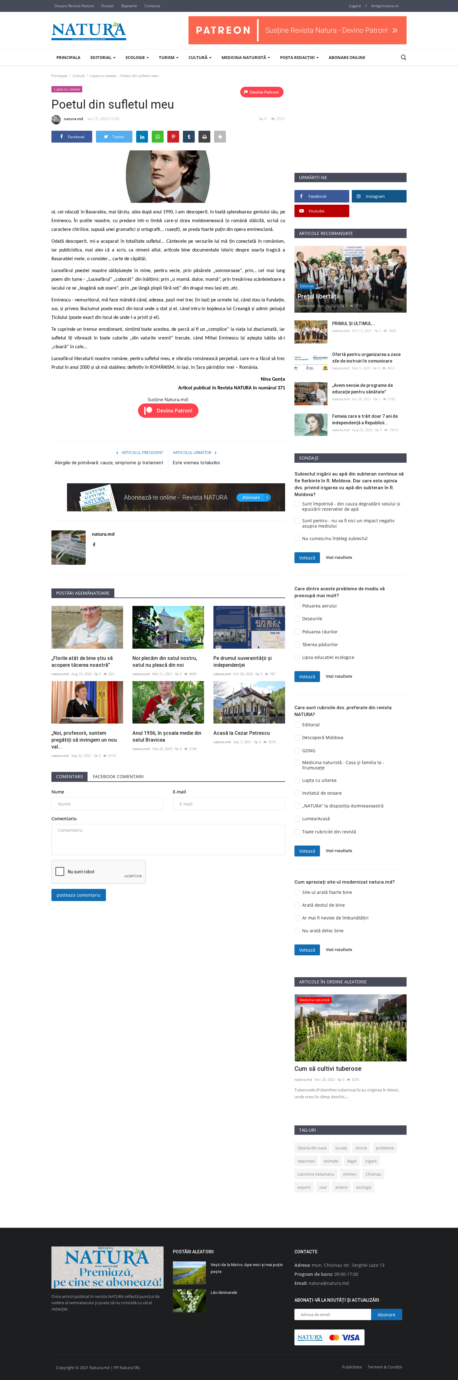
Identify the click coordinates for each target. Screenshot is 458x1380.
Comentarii (69, 776)
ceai (323, 1187)
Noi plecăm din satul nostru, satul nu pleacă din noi (164, 661)
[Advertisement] (350, 129)
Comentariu (64, 819)
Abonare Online (347, 57)
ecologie (363, 1187)
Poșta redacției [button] (298, 57)
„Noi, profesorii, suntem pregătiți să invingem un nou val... (84, 740)
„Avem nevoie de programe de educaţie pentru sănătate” (362, 388)
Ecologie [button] (136, 57)
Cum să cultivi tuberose (327, 1068)
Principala (68, 57)
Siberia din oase (312, 1148)
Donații (107, 5)
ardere (341, 1187)
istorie (361, 1148)
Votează (307, 558)
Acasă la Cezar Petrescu (241, 733)
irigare (371, 1161)
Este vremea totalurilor (196, 463)
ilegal (351, 1161)
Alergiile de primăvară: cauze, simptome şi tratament (109, 463)
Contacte (152, 5)
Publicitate (352, 1367)
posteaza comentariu (79, 895)
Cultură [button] (198, 57)
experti (304, 1187)
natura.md (73, 118)
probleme (385, 1148)
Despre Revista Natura (74, 5)
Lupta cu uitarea (103, 75)
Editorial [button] (101, 57)
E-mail (179, 792)
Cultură (78, 75)
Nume (57, 792)
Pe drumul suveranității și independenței (242, 661)
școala (341, 1148)
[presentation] (383, 1004)
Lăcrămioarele (224, 1292)
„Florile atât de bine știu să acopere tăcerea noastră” (82, 661)
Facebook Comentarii (118, 776)
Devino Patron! (264, 92)
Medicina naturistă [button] (244, 57)
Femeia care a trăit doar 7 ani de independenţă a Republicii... (365, 419)
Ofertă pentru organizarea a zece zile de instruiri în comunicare (366, 357)
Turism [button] (167, 57)
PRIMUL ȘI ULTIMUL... (353, 323)
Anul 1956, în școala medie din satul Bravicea (166, 736)
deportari (306, 1161)
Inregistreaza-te (385, 5)
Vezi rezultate (339, 557)
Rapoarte (129, 5)
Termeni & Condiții (385, 1367)
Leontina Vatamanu (316, 1174)
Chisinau (373, 1174)
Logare (355, 5)
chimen (350, 1174)
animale (331, 1161)
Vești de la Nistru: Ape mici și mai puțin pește (247, 1268)
